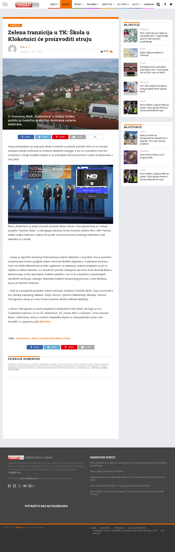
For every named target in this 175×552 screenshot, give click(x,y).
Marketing (105, 527)
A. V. (27, 47)
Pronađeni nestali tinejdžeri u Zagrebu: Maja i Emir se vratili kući (125, 530)
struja (66, 338)
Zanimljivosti (151, 4)
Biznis (66, 4)
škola (34, 338)
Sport (78, 4)
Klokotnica (23, 338)
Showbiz (92, 4)
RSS (162, 530)
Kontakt (97, 533)
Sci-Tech (122, 4)
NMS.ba (20, 527)
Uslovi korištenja (137, 527)
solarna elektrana (50, 338)
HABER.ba (15, 472)
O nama (93, 527)
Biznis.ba (44, 321)
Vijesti (53, 4)
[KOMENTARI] (94, 136)
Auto (135, 4)
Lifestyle (107, 4)
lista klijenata (28, 478)
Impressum (119, 527)
